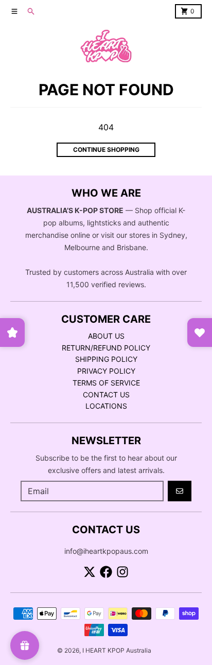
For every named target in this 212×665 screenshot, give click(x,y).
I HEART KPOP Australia (116, 650)
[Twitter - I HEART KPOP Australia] (89, 572)
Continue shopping (106, 149)
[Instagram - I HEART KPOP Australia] (122, 572)
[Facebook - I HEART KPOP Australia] (106, 572)
